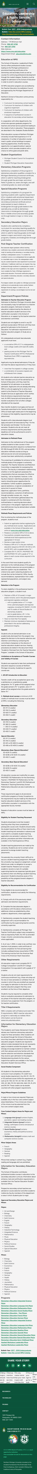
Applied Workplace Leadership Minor (14, 1342)
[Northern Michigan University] (3, 4)
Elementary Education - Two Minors (14, 1313)
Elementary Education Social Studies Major (16, 1311)
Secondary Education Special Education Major (18, 1337)
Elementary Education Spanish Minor (14, 1333)
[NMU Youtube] (24, 1365)
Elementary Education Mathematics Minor (16, 1328)
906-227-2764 (10, 47)
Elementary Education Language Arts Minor (17, 1325)
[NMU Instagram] (13, 1365)
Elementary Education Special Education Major (18, 1335)
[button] (34, 4)
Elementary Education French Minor (14, 1315)
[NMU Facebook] (7, 1365)
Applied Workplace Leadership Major (14, 1345)
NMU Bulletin (14, 4)
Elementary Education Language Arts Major (17, 1306)
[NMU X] (19, 1365)
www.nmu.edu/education (20, 530)
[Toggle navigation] (27, 4)
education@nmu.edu (23, 54)
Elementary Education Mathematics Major (16, 1308)
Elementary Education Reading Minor (14, 1330)
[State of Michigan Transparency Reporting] (13, 1439)
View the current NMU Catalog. (20, 32)
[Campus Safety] (24, 1439)
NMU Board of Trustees (15, 1450)
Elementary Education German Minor (14, 1318)
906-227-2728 (12, 44)
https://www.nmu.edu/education (13, 51)
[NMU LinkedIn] (30, 1365)
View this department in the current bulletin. (18, 34)
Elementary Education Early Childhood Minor (17, 1340)
